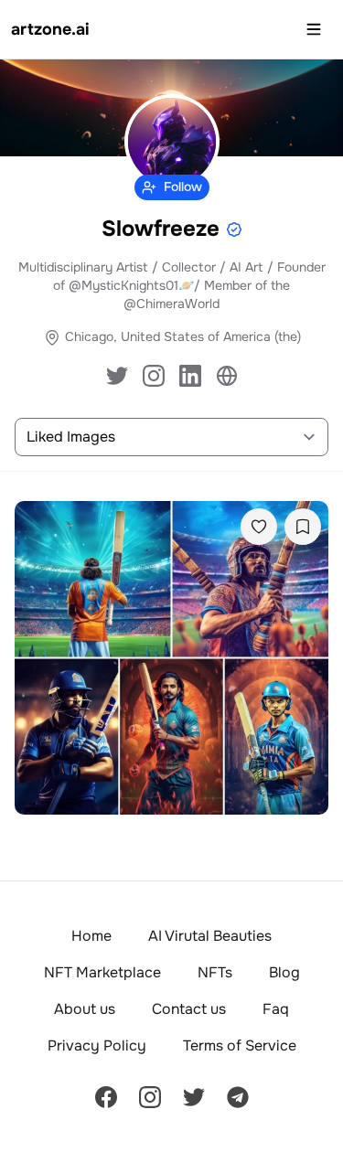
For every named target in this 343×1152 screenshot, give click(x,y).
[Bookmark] (302, 526)
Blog (284, 972)
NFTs (215, 972)
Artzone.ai (50, 29)
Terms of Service (239, 1045)
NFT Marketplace (102, 972)
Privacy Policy (97, 1045)
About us (84, 1009)
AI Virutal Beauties (210, 935)
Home (91, 935)
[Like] (259, 526)
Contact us (189, 1009)
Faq (276, 1009)
